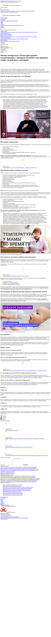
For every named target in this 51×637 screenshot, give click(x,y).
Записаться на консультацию (15, 1)
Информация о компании (5, 20)
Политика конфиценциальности (22, 517)
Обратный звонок (4, 44)
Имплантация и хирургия (5, 35)
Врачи (1, 21)
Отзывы (2, 24)
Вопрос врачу (3, 11)
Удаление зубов (19, 36)
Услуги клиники (3, 18)
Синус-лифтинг (33, 36)
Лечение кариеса (4, 32)
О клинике (2, 19)
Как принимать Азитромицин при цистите (12, 486)
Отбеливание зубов (14, 38)
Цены (1, 23)
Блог (17, 20)
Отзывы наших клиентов (5, 25)
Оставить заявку (3, 17)
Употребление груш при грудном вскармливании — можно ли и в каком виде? (20, 167)
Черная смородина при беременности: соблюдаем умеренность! (18, 447)
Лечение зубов (3, 31)
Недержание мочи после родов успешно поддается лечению (16, 275)
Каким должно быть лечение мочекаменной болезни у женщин (16, 490)
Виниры (2, 41)
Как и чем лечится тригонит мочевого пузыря (13, 492)
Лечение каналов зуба (12, 32)
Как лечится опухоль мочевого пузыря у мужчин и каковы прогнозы (17, 488)
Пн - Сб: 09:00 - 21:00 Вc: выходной (27, 11)
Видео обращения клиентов (17, 25)
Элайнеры (9, 34)
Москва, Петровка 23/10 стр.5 (13, 11)
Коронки (6, 41)
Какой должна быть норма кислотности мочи (12, 494)
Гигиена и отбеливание (5, 37)
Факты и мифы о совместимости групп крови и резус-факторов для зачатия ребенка (18, 468)
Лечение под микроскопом (23, 32)
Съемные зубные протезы (13, 41)
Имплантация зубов (4, 36)
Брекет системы (3, 34)
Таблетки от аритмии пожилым (7, 472)
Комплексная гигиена (5, 38)
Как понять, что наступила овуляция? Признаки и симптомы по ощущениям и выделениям (19, 479)
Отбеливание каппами (23, 38)
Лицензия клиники (4, 516)
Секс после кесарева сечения (11, 430)
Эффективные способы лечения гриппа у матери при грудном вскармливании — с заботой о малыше (24, 370)
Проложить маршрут (4, 513)
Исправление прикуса (5, 33)
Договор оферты (4, 519)
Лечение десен (12, 36)
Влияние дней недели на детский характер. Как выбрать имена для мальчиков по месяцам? (24, 438)
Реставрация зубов (33, 32)
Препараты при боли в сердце (6, 474)
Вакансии (14, 20)
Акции (1, 26)
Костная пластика (26, 36)
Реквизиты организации (14, 516)
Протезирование (4, 40)
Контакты (2, 27)
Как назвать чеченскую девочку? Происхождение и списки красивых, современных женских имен (26, 455)
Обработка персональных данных (7, 517)
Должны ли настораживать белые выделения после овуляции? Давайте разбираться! (18, 481)
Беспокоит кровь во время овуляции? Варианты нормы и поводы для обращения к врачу (19, 470)
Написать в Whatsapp (16, 15)
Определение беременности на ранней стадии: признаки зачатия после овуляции (17, 477)
